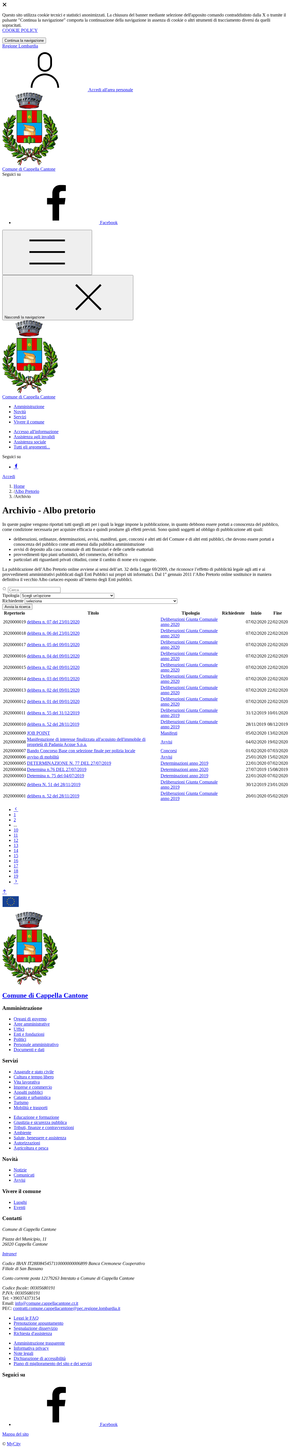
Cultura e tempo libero (34, 1076)
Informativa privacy (31, 1348)
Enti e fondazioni (29, 1034)
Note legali (23, 1353)
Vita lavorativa (27, 1082)
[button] (29, 406)
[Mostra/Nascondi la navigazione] (47, 252)
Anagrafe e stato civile (34, 1071)
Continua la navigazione (24, 40)
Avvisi (166, 741)
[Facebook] (16, 466)
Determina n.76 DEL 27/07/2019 (56, 769)
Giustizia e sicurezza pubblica (40, 1122)
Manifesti (169, 733)
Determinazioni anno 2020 (184, 769)
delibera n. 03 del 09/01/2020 (53, 678)
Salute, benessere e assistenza (40, 1137)
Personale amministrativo (36, 1044)
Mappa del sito (15, 1434)
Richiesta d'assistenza (33, 1333)
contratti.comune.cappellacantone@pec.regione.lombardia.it (66, 1308)
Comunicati (24, 1175)
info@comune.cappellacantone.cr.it (46, 1303)
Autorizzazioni (27, 1142)
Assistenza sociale (30, 441)
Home (19, 486)
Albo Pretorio (27, 491)
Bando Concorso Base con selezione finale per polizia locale (81, 750)
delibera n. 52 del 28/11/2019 (53, 724)
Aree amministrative (32, 1024)
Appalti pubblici (28, 1092)
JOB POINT (38, 733)
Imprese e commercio (33, 1087)
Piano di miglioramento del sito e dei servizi (53, 1363)
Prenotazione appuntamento (38, 1323)
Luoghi (20, 1202)
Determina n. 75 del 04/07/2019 (55, 775)
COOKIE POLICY (20, 30)
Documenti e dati (29, 1049)
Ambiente (22, 1132)
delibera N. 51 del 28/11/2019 (53, 784)
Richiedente (13, 600)
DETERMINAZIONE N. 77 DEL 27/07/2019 (69, 763)
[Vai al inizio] (4, 892)
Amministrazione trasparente (39, 1343)
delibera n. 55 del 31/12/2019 (53, 712)
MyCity (14, 1443)
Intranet (9, 1253)
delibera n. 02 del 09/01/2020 (53, 667)
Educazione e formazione (36, 1117)
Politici (20, 1039)
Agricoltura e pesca (31, 1148)
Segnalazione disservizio (36, 1328)
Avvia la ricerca (17, 607)
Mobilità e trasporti (30, 1107)
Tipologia (10, 595)
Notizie (20, 1169)
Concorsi (169, 750)
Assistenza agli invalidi (34, 436)
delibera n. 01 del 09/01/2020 (53, 701)
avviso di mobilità (43, 757)
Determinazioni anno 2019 (184, 763)
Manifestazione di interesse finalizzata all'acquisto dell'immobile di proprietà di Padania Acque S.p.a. (86, 742)
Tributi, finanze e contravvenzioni (44, 1127)
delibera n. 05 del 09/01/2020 (53, 644)
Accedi (8, 476)
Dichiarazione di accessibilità (40, 1358)
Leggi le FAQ (26, 1318)
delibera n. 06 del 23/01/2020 (53, 633)
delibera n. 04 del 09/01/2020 (53, 656)
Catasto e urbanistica (32, 1097)
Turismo (21, 1102)
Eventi (19, 1207)
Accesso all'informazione (36, 431)
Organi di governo (30, 1018)
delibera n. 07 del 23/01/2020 (53, 621)
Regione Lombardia (20, 46)
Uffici (19, 1029)
